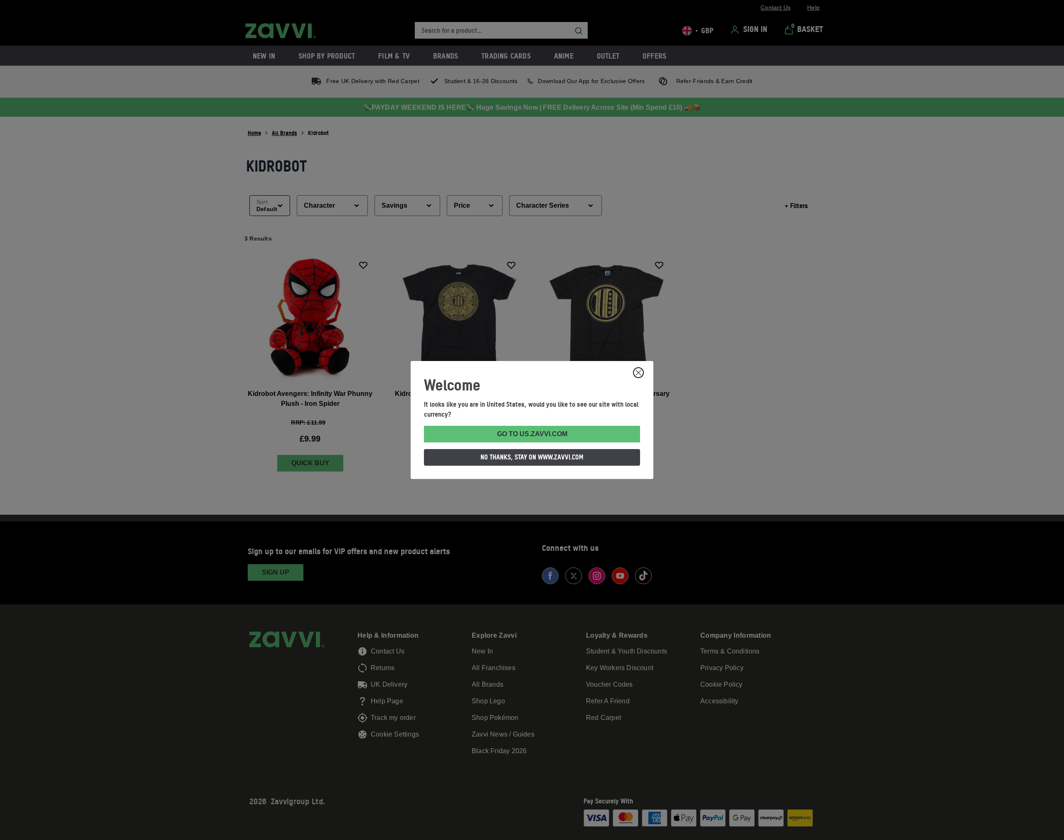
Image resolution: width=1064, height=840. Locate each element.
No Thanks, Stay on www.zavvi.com (532, 457)
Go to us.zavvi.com (532, 433)
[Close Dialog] (638, 373)
